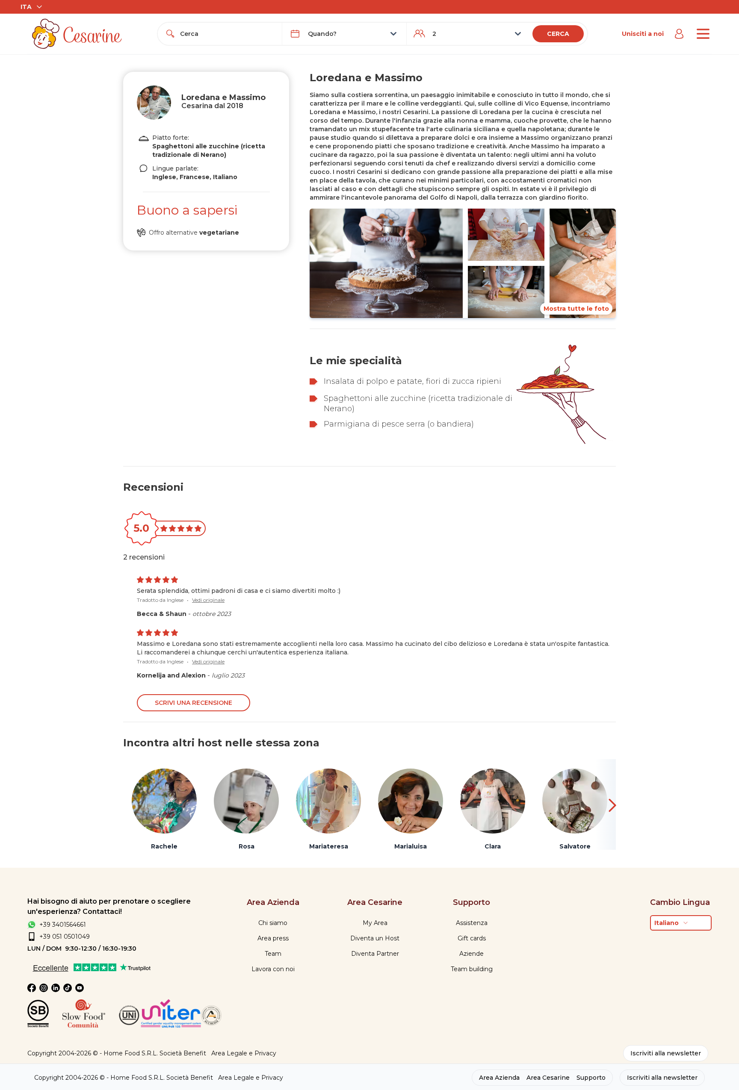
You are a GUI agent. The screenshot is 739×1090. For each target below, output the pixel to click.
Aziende (471, 953)
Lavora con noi (273, 969)
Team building (472, 969)
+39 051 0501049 (64, 936)
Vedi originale (208, 600)
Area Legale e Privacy (243, 1053)
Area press (273, 938)
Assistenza (472, 923)
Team (273, 953)
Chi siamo (272, 923)
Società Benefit (183, 1053)
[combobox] (227, 33)
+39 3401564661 (62, 924)
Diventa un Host (374, 938)
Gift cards (472, 938)
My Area (375, 923)
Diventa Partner (375, 953)
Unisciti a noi (643, 34)
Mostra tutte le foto (576, 308)
